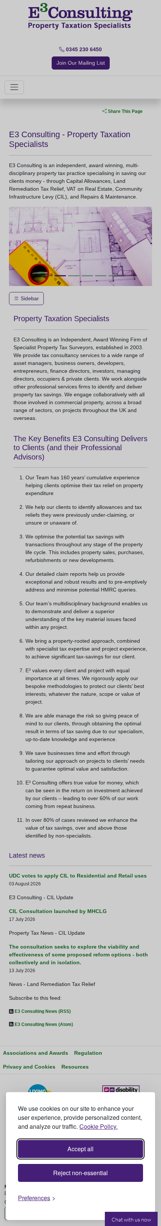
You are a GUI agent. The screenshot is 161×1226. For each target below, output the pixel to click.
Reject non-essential (80, 1172)
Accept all (80, 1148)
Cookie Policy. (98, 1126)
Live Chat (131, 1219)
